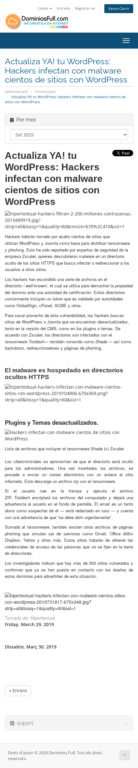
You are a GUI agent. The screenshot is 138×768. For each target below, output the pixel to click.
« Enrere (18, 690)
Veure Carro (118, 8)
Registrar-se (85, 8)
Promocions (45, 91)
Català (43, 8)
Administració (16, 91)
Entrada (63, 8)
